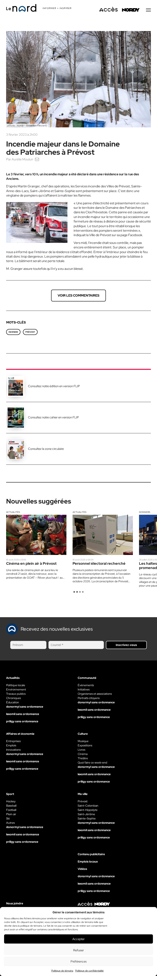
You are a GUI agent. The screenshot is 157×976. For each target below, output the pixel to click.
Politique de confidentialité (89, 970)
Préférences (79, 961)
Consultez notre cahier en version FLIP (53, 417)
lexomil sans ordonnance (22, 714)
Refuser (78, 950)
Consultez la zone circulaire (46, 449)
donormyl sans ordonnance (24, 706)
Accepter (78, 939)
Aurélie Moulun (22, 159)
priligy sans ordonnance (22, 721)
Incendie (13, 332)
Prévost (30, 332)
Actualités (13, 512)
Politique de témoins (62, 970)
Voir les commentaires (78, 295)
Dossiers (144, 512)
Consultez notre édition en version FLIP (54, 386)
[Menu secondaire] (148, 10)
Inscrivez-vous (126, 645)
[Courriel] (37, 159)
